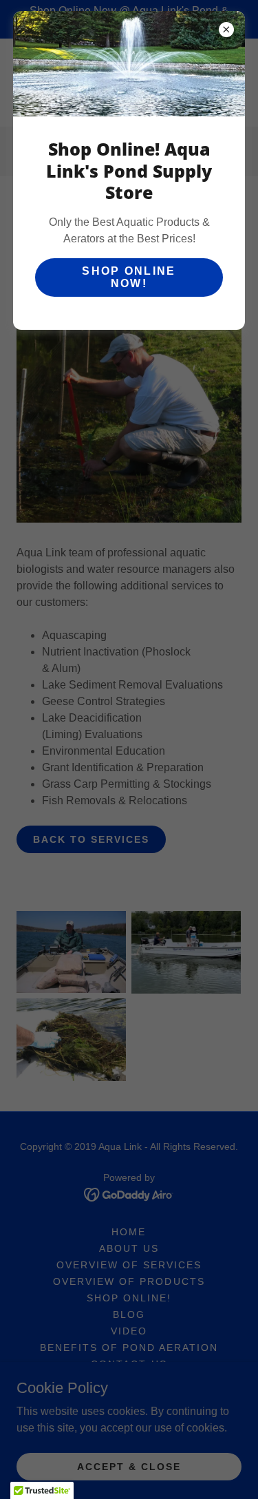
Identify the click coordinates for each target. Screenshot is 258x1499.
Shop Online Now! (128, 277)
